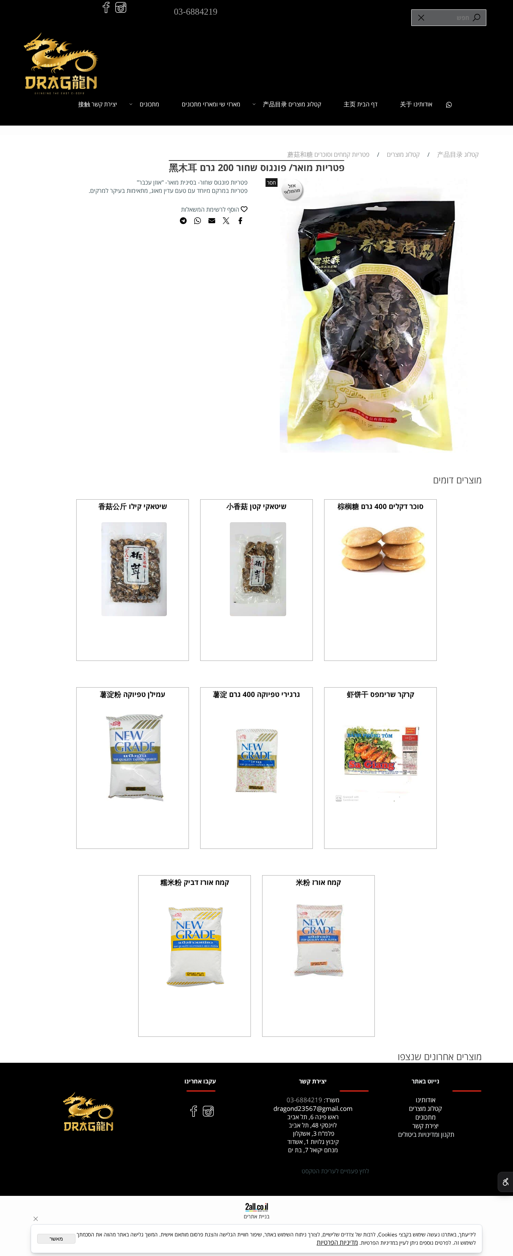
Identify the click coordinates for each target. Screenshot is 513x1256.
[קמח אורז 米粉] (320, 980)
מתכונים (149, 104)
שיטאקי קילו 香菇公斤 (132, 506)
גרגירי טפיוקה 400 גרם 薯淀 (256, 694)
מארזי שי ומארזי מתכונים (211, 104)
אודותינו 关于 (416, 104)
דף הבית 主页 (360, 104)
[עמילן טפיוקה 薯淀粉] (134, 801)
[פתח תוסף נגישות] (505, 1182)
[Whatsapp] (449, 104)
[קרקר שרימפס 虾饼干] (382, 799)
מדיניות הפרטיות (337, 1242)
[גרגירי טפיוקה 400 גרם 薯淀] (258, 801)
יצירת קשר (425, 1125)
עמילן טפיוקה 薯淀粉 (132, 694)
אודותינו (426, 1099)
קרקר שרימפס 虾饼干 (380, 694)
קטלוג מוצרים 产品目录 (292, 104)
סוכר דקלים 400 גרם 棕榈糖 (381, 506)
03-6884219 (195, 12)
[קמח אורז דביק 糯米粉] (196, 989)
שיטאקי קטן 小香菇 (256, 506)
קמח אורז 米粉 (318, 882)
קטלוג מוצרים (425, 1108)
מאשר (56, 1239)
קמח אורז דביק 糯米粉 (194, 882)
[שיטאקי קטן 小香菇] (258, 613)
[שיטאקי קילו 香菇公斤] (133, 613)
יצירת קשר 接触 (97, 104)
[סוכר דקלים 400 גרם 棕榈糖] (382, 572)
